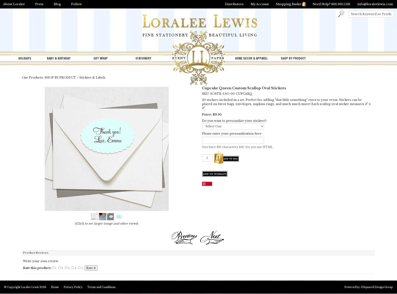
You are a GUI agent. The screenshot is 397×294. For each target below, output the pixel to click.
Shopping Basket (288, 4)
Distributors (234, 4)
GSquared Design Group (377, 287)
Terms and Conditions (101, 287)
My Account (260, 4)
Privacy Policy (73, 287)
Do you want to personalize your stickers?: (234, 121)
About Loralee (14, 4)
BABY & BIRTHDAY (59, 58)
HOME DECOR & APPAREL (251, 58)
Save (208, 183)
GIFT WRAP (100, 58)
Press (39, 4)
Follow (76, 4)
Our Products (32, 77)
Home (55, 287)
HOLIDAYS (24, 58)
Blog (57, 4)
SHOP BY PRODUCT (293, 58)
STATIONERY (143, 58)
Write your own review (40, 261)
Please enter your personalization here (232, 133)
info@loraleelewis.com (375, 4)
